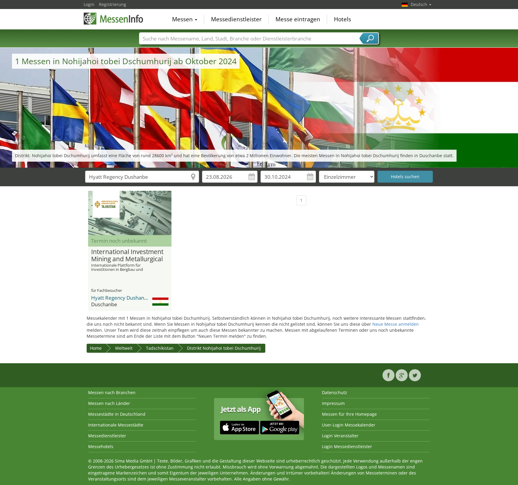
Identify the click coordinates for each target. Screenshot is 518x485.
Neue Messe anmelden (395, 324)
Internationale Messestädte (115, 425)
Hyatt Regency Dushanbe (120, 297)
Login (89, 4)
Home (96, 348)
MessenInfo (114, 19)
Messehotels (100, 446)
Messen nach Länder (109, 403)
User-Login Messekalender (348, 425)
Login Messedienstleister (347, 446)
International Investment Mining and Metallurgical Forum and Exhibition (127, 255)
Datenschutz (334, 392)
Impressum (333, 403)
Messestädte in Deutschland (116, 414)
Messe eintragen (297, 19)
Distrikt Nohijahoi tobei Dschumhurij (224, 348)
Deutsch (419, 4)
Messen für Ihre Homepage (349, 414)
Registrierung (112, 4)
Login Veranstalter (340, 436)
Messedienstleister (236, 19)
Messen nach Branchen (111, 392)
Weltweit (123, 348)
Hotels (342, 19)
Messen (183, 19)
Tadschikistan (160, 348)
